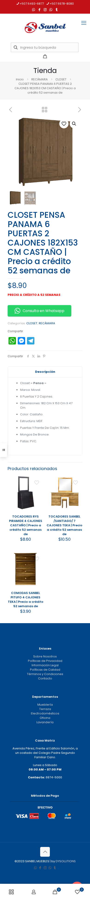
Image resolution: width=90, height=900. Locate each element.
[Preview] (38, 500)
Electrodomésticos (45, 713)
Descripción (45, 371)
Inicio (20, 79)
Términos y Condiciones (45, 674)
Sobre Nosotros (45, 656)
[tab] (45, 372)
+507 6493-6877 (32, 3)
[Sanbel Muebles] (45, 27)
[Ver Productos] (38, 487)
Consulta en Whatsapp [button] (43, 310)
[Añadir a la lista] (38, 494)
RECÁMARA (39, 79)
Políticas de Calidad (45, 669)
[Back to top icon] (45, 852)
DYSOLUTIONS (66, 861)
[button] (74, 123)
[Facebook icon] (39, 9)
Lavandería (45, 722)
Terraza (45, 709)
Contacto (45, 678)
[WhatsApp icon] (33, 9)
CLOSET (60, 79)
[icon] (51, 9)
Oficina (45, 718)
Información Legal (45, 665)
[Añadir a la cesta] (38, 480)
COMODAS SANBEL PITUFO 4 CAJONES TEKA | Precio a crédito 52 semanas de (25, 599)
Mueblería (45, 704)
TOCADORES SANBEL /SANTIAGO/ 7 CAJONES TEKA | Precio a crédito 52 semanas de (64, 525)
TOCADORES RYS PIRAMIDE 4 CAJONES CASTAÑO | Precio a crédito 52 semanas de (25, 525)
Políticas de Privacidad (45, 661)
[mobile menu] (84, 23)
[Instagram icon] (45, 9)
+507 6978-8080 (62, 3)
